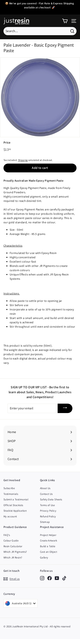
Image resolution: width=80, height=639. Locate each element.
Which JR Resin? (12, 557)
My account (10, 516)
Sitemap (45, 522)
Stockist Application (15, 510)
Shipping (23, 160)
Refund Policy (48, 516)
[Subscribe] (65, 408)
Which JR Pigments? (15, 552)
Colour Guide (10, 540)
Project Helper (48, 535)
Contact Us (46, 494)
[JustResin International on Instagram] (42, 578)
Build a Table (47, 546)
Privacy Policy (48, 510)
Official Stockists (13, 505)
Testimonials (10, 494)
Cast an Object (48, 552)
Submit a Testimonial (15, 499)
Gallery (44, 557)
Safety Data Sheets (51, 499)
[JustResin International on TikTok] (64, 578)
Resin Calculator (12, 546)
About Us (45, 488)
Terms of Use (47, 505)
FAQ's (6, 535)
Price (7, 142)
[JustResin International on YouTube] (57, 578)
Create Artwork (48, 540)
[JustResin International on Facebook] (49, 578)
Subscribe (9, 488)
